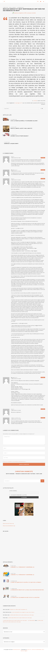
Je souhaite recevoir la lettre (19, 494)
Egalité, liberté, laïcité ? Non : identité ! (21, 128)
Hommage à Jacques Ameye (11, 143)
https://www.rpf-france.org (8, 523)
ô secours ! (6, 108)
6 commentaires (20, 7)
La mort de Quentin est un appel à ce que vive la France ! (26, 582)
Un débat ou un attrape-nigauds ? (20, 135)
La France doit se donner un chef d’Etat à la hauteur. (25, 597)
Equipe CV (14, 377)
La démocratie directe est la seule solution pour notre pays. (27, 589)
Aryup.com (29, 649)
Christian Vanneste (24, 471)
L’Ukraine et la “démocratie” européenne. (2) (22, 567)
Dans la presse (12, 7)
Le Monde (35, 100)
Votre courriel (13, 490)
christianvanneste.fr (16, 649)
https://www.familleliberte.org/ (9, 525)
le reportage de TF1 (18, 102)
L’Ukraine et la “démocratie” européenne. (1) (22, 574)
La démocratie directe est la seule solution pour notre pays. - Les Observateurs (19, 620)
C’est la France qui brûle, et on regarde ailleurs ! (24, 120)
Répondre (42, 157)
